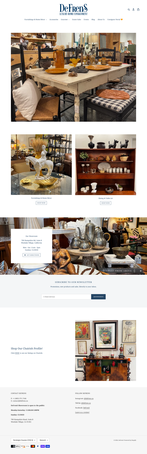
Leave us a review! (82, 412)
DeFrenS (86, 408)
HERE (17, 353)
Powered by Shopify (130, 440)
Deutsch (43, 440)
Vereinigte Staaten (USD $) (23, 440)
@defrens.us (88, 398)
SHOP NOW (41, 203)
